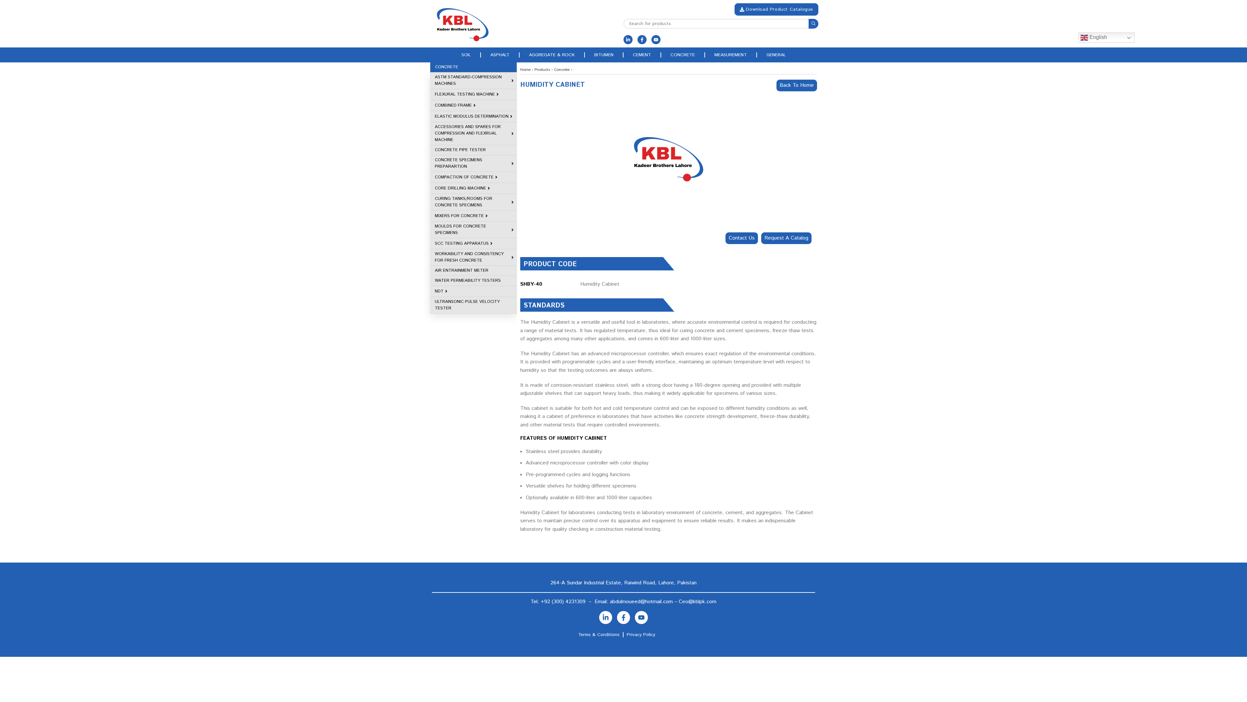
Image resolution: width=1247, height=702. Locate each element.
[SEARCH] (813, 24)
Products (542, 69)
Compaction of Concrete (464, 177)
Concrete (683, 55)
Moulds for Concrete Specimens (460, 229)
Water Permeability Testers (468, 281)
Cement (642, 55)
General (776, 55)
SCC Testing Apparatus (462, 243)
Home (525, 69)
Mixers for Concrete (459, 216)
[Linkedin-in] (628, 39)
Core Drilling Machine (460, 188)
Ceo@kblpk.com (697, 601)
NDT (439, 291)
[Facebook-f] (642, 39)
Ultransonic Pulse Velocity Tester (467, 305)
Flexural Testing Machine (465, 94)
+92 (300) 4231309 (563, 601)
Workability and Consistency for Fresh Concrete (469, 257)
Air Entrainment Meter (461, 270)
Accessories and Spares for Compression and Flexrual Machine (468, 133)
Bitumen (603, 55)
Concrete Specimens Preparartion (458, 163)
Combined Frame (453, 105)
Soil (466, 55)
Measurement (730, 55)
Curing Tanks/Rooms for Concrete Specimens (463, 202)
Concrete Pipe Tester (460, 150)
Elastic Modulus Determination (472, 116)
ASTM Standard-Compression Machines (468, 80)
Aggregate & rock (552, 55)
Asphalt (500, 55)
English (1097, 37)
